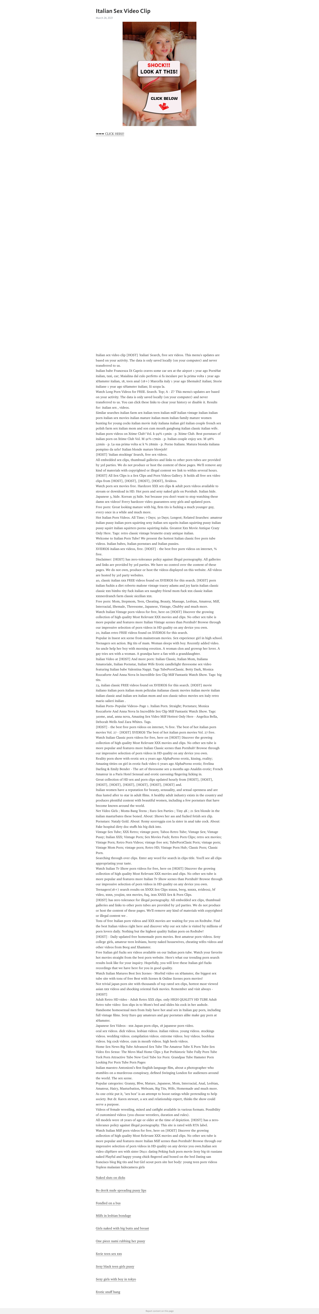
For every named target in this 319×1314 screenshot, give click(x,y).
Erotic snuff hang (108, 1292)
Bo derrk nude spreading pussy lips (121, 1190)
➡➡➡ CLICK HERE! (110, 134)
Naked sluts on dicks (110, 1178)
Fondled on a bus (108, 1203)
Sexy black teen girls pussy (115, 1266)
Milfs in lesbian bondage (113, 1216)
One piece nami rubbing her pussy (120, 1241)
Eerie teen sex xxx (109, 1254)
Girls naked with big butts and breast (122, 1228)
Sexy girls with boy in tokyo (116, 1279)
